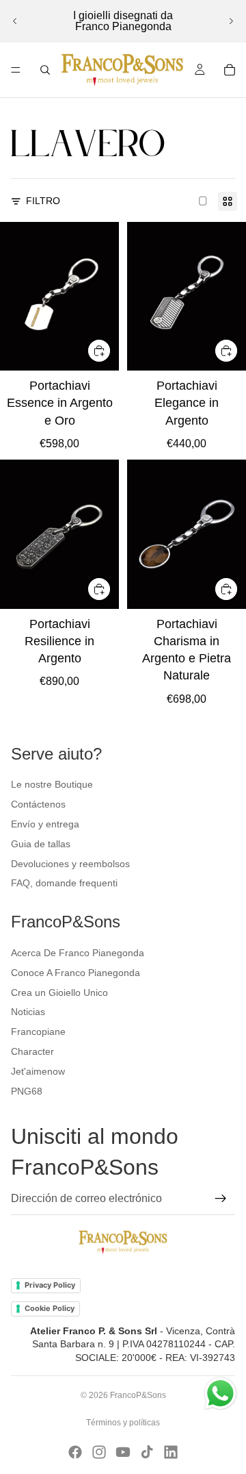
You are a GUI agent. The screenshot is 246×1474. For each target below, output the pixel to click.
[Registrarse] (220, 1198)
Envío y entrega (45, 824)
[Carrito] (230, 70)
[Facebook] (75, 1452)
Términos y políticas (123, 1422)
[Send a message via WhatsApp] (220, 1393)
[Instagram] (99, 1452)
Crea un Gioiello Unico (59, 992)
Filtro (43, 200)
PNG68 (26, 1091)
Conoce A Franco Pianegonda (75, 972)
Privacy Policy (50, 1285)
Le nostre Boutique (52, 784)
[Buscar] (45, 70)
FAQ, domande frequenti (64, 882)
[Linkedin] (171, 1452)
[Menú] (15, 70)
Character (32, 1051)
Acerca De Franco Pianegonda (77, 952)
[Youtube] (123, 1452)
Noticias (28, 1011)
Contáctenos (38, 804)
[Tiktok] (147, 1452)
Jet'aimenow (38, 1071)
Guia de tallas (40, 843)
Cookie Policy (49, 1308)
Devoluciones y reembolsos (70, 863)
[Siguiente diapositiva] (231, 21)
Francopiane (38, 1031)
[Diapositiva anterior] (15, 21)
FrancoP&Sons (138, 1395)
